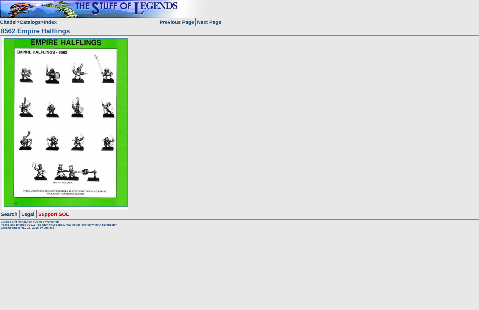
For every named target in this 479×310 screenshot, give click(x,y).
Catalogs (30, 22)
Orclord (49, 227)
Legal (27, 214)
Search (9, 214)
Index (50, 22)
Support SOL (53, 214)
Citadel (8, 22)
